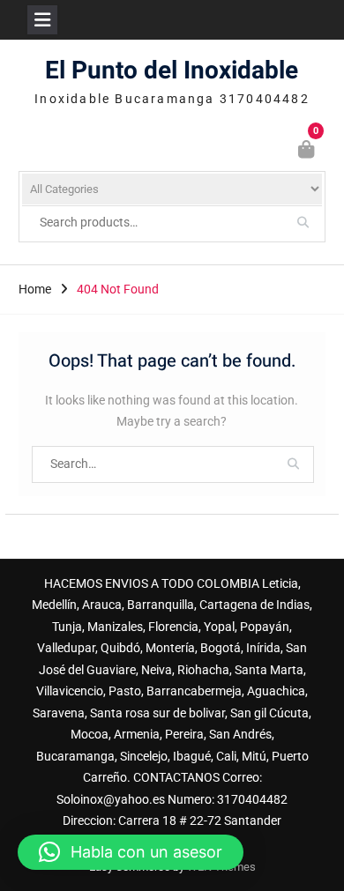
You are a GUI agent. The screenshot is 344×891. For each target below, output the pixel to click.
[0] (307, 151)
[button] (130, 852)
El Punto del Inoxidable (171, 71)
